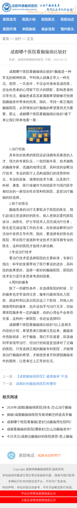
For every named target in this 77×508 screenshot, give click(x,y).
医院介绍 (29, 19)
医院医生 (48, 19)
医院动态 (67, 19)
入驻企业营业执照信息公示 (38, 500)
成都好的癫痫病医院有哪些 (36, 384)
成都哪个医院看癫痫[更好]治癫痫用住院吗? (39, 422)
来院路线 (29, 29)
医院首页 (9, 19)
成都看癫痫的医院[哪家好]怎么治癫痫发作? (39, 429)
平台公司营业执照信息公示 (38, 493)
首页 (5, 39)
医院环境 (9, 29)
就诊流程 (48, 29)
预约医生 (67, 29)
